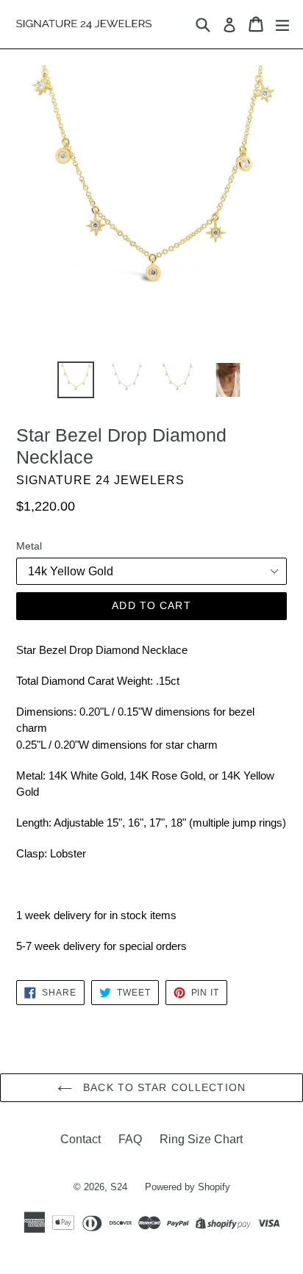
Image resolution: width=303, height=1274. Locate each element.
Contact (80, 1139)
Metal (29, 546)
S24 (118, 1186)
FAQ (130, 1139)
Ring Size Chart (201, 1139)
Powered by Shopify (187, 1186)
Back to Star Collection (162, 1087)
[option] (75, 380)
